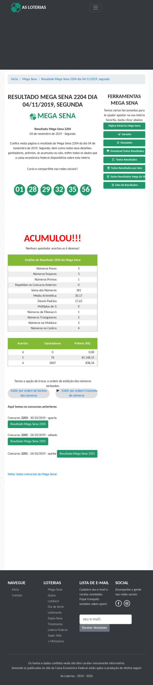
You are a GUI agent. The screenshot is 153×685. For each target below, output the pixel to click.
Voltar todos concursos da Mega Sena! (32, 474)
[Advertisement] (76, 41)
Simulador (126, 143)
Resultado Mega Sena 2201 (77, 453)
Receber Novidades (94, 627)
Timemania (55, 624)
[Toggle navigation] (95, 8)
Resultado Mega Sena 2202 (28, 441)
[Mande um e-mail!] (127, 603)
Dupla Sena (55, 618)
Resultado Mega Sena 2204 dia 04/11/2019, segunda (75, 79)
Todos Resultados (126, 160)
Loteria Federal (58, 630)
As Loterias (33, 7)
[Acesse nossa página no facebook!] (118, 603)
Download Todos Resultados (127, 151)
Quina (52, 595)
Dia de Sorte (56, 607)
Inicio (15, 589)
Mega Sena (29, 79)
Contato (17, 595)
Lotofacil (53, 601)
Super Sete (55, 635)
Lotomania (55, 612)
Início (14, 79)
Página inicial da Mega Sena (124, 126)
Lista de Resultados (126, 185)
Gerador (126, 134)
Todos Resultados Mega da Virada (127, 176)
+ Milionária (56, 641)
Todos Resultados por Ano (126, 168)
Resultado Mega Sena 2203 (28, 424)
